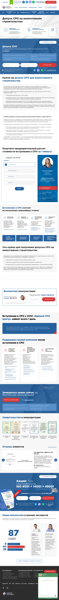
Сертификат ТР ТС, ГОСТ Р (25, 576)
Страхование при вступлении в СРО (9, 375)
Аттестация (24, 583)
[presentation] (3, 460)
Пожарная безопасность (28, 371)
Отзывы (40, 7)
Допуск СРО (5, 583)
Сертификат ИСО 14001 (24, 573)
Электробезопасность (28, 369)
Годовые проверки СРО (10, 379)
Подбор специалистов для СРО (10, 576)
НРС (10, 583)
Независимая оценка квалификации (9, 370)
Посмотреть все (52, 447)
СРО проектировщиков (8, 573)
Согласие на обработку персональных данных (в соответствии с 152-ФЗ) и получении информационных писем (13, 70)
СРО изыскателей (7, 575)
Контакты (52, 12)
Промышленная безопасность (26, 367)
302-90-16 (39, 1)
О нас (15, 7)
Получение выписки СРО (10, 377)
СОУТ (47, 12)
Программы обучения (22, 229)
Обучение (17, 583)
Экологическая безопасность (26, 374)
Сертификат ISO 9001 (47, 366)
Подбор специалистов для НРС (11, 367)
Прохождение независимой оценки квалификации (35, 228)
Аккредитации (33, 7)
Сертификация (31, 583)
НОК (18, 12)
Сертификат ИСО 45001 (24, 575)
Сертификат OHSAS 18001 (47, 369)
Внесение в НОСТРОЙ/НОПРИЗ (10, 578)
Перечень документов (8, 229)
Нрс (15, 12)
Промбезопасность (25, 12)
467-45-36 (40, 2)
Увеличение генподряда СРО (10, 372)
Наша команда (23, 7)
